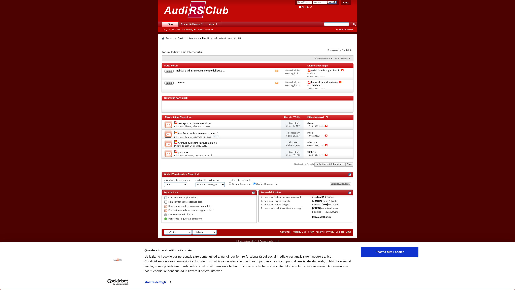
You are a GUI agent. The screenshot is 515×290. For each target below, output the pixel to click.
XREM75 (189, 155)
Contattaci (285, 232)
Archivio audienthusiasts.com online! (197, 143)
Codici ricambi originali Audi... (326, 70)
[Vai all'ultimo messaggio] (326, 126)
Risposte (288, 117)
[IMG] (325, 204)
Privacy (330, 232)
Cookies (340, 232)
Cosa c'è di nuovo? (192, 24)
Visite (297, 117)
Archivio (320, 232)
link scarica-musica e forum (324, 82)
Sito (170, 24)
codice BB (319, 197)
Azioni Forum (204, 29)
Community (187, 29)
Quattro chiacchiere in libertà (193, 38)
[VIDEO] (316, 208)
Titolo (167, 117)
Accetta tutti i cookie (389, 252)
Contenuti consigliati (175, 98)
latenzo (188, 137)
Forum (169, 38)
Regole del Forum (322, 217)
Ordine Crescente (240, 184)
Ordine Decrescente (266, 184)
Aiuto (346, 2)
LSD (187, 146)
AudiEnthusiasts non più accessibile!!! (198, 133)
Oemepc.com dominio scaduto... (195, 123)
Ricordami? (306, 7)
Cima (349, 164)
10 (298, 133)
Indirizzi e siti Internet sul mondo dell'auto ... (200, 70)
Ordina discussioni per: (208, 180)
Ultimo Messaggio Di (317, 117)
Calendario (174, 29)
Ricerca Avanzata (344, 29)
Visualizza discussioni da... (178, 180)
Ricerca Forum (341, 58)
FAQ (165, 29)
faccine (318, 201)
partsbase (183, 152)
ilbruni (188, 126)
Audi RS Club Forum (303, 232)
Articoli (213, 24)
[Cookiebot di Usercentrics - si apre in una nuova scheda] (117, 282)
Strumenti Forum (322, 58)
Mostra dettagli (155, 282)
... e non (180, 82)
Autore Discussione (182, 117)
